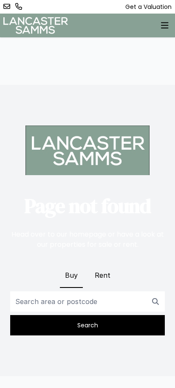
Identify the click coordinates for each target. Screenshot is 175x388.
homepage (87, 234)
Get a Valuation (148, 7)
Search (87, 325)
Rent (102, 275)
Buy (71, 275)
